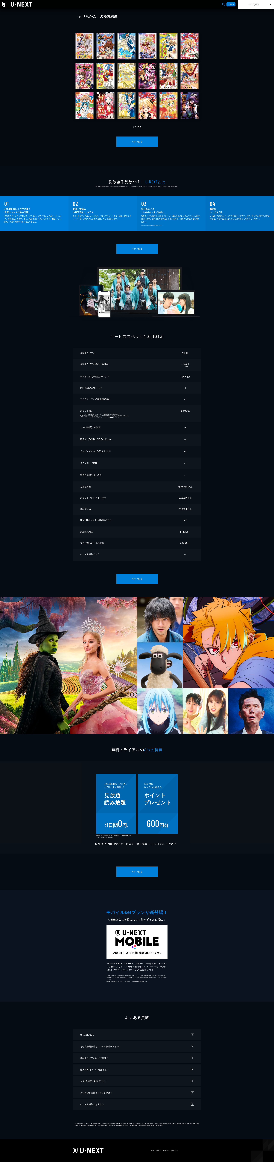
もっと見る (137, 126)
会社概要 (158, 1150)
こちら (111, 417)
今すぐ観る (254, 4)
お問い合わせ (174, 1150)
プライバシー (166, 1150)
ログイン (231, 4)
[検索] (223, 4)
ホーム (152, 1150)
